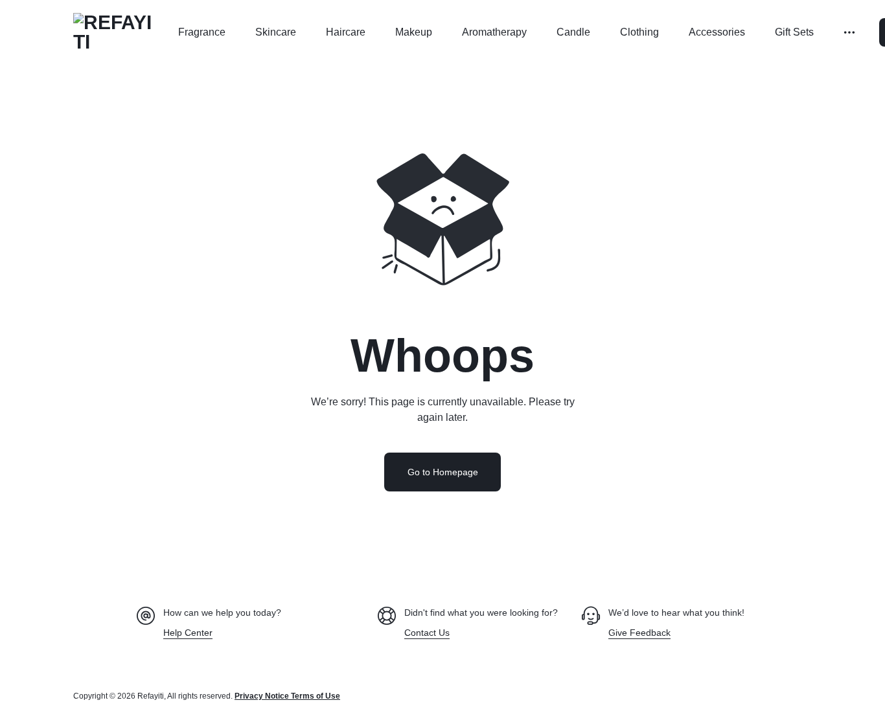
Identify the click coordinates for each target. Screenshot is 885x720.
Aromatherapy (494, 32)
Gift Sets (794, 32)
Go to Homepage (443, 472)
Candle (573, 32)
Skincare (275, 32)
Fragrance (201, 32)
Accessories (717, 32)
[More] (851, 32)
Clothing (639, 32)
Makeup (413, 32)
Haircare (345, 32)
